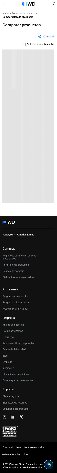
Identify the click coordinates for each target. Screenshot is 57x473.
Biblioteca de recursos (15, 402)
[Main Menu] (4, 4)
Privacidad (8, 447)
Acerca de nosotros (13, 324)
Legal (18, 447)
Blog (5, 355)
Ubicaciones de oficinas (16, 374)
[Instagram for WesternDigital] (4, 417)
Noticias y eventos (13, 330)
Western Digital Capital (15, 308)
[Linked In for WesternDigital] (13, 417)
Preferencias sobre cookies (15, 454)
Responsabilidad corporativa (19, 343)
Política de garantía (13, 271)
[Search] (54, 3)
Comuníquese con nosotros (18, 380)
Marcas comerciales (34, 447)
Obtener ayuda (11, 396)
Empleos (7, 361)
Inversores (8, 368)
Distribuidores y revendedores (19, 277)
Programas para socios (15, 296)
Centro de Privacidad (14, 349)
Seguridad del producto (15, 408)
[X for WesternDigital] (21, 417)
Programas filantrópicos (16, 302)
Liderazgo (8, 337)
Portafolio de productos (16, 264)
